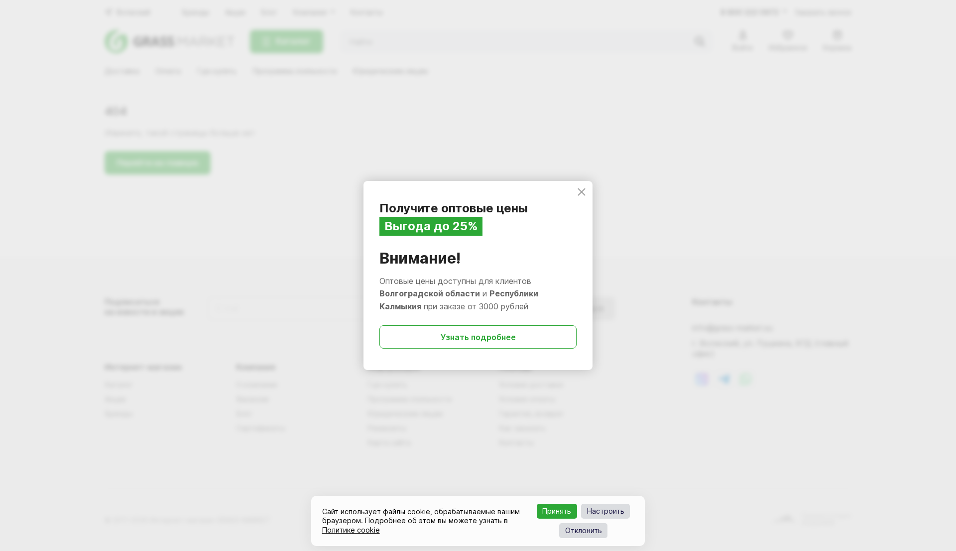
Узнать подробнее (478, 337)
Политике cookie (351, 530)
